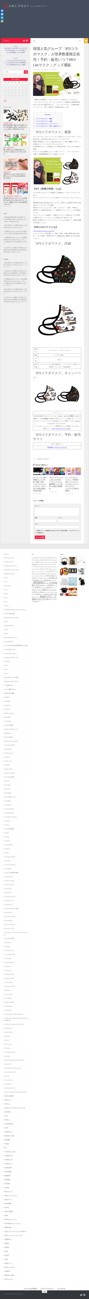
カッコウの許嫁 (9, 777)
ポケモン (7, 1036)
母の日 (7, 1207)
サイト (36, 524)
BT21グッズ (41, 557)
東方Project (8, 1199)
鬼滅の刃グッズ (48, 596)
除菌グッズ (8, 1263)
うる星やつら (9, 685)
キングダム (8, 793)
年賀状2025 (35, 590)
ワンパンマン (9, 1080)
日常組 (7, 1187)
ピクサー (7, 990)
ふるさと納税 (9, 725)
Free (6, 601)
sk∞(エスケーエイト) (11, 653)
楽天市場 (50, 447)
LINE (4, 196)
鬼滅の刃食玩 (36, 601)
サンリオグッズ (46, 562)
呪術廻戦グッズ (42, 582)
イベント (7, 757)
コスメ (7, 832)
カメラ (7, 781)
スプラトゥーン (9, 900)
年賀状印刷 (8, 1167)
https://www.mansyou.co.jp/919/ (43, 231)
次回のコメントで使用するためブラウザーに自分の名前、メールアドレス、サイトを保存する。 (57, 532)
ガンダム (7, 785)
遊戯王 (7, 1243)
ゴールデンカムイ (10, 856)
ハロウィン (8, 970)
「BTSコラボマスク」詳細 (43, 121)
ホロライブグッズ (46, 573)
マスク (7, 1040)
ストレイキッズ (9, 884)
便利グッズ (8, 1100)
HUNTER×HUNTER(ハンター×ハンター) (15, 609)
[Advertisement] (44, 25)
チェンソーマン (9, 928)
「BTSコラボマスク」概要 (43, 119)
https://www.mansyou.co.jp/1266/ (61, 428)
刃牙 (6, 1116)
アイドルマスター (10, 745)
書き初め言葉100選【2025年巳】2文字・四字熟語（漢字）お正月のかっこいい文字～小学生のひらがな (15, 127)
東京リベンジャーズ (11, 1195)
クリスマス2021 (9, 809)
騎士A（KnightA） (10, 1267)
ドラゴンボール (9, 962)
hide (48, 114)
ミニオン (7, 1056)
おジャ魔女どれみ (10, 689)
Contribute (8, 585)
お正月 (7, 697)
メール (60, 517)
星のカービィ (9, 1191)
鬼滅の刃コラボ (38, 599)
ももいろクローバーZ (11, 729)
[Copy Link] (2, 21)
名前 (36, 517)
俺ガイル (7, 1104)
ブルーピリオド (9, 1002)
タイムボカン (9, 920)
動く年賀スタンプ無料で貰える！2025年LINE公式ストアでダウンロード (15, 152)
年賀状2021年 (9, 1155)
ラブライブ (8, 1064)
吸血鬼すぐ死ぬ (9, 1135)
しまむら (7, 705)
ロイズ (7, 1076)
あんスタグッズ (46, 560)
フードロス (8, 998)
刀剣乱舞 (7, 1112)
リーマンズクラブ (10, 1072)
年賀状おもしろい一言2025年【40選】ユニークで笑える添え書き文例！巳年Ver (14, 176)
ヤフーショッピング (60, 447)
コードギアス (9, 844)
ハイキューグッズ (44, 569)
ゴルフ (7, 852)
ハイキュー (8, 966)
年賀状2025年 (10, 147)
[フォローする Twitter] (24, 41)
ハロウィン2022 (9, 978)
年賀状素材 (8, 1171)
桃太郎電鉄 (8, 1203)
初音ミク (7, 1120)
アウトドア (8, 749)
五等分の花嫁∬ (9, 1096)
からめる (7, 701)
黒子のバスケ (9, 1279)
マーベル (7, 1048)
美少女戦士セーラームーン (13, 1223)
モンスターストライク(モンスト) (14, 1060)
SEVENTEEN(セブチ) (10, 649)
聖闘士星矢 (8, 1227)
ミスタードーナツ (10, 1052)
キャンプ (7, 789)
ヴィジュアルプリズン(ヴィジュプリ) (16, 1092)
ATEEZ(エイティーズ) (11, 565)
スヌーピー (8, 892)
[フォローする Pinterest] (27, 41)
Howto (7, 605)
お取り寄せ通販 (9, 693)
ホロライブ (8, 1028)
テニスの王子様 (9, 938)
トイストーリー (9, 950)
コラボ (7, 836)
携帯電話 (7, 1179)
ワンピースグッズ (40, 576)
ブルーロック (9, 1006)
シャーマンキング (10, 864)
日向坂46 (7, 1183)
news (4, 147)
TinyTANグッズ (37, 560)
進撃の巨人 (8, 1239)
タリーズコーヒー (10, 924)
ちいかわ (7, 717)
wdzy (6, 673)
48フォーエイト (9, 557)
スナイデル (8, 888)
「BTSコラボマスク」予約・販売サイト (47, 126)
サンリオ (7, 860)
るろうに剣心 (9, 737)
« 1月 (4, 101)
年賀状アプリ (17, 196)
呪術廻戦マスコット (51, 587)
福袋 (6, 1215)
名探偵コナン (9, 1131)
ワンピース (8, 1084)
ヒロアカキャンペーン (42, 571)
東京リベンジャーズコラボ (48, 592)
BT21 (6, 577)
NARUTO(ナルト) (9, 625)
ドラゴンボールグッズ (47, 566)
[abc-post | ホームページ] (16, 6)
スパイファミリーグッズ (48, 564)
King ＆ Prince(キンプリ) (11, 617)
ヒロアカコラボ (37, 573)
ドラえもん (8, 958)
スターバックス (9, 880)
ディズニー (8, 942)
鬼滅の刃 (7, 1271)
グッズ (7, 824)
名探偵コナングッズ (44, 578)
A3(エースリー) (9, 561)
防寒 (6, 1259)
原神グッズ (36, 578)
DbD (6, 589)
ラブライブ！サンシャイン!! (13, 1068)
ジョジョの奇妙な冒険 (11, 872)
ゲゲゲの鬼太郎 (9, 828)
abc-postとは (61, 1288)
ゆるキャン (8, 733)
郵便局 (7, 1247)
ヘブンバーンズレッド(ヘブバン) (14, 1024)
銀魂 (6, 1251)
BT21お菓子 (34, 557)
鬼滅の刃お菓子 (49, 594)
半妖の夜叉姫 (9, 1124)
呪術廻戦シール (43, 585)
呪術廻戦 (7, 1139)
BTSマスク (46, 458)
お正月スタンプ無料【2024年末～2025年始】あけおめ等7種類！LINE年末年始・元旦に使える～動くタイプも (15, 250)
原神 (6, 1128)
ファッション (9, 994)
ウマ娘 (7, 765)
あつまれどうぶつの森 (11, 677)
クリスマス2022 (9, 813)
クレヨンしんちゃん (11, 817)
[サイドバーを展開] (86, 40)
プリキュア (8, 1010)
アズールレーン (9, 753)
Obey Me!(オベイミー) (11, 637)
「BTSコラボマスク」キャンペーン (46, 124)
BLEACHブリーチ (10, 573)
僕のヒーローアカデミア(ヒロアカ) (15, 1108)
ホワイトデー (9, 1032)
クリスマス (8, 805)
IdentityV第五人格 (10, 613)
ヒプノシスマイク (10, 986)
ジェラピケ (8, 868)
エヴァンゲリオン (10, 773)
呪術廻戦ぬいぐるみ (38, 580)
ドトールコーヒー (10, 954)
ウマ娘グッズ (38, 562)
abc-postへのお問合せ (30, 1288)
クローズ (7, 821)
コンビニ (7, 840)
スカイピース (9, 876)
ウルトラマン (9, 769)
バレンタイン (9, 982)
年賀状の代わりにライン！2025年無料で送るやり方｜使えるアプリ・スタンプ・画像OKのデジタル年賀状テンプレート (15, 201)
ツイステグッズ (37, 566)
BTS (34, 41)
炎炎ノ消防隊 (9, 1211)
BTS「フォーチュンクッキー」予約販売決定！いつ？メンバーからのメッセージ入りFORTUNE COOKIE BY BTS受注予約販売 (72, 484)
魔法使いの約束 (9, 1275)
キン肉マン (8, 801)
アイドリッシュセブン (11, 741)
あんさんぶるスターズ (11, 681)
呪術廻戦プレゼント (40, 587)
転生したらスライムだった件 (13, 1235)
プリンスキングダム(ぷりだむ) (14, 1014)
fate (6, 597)
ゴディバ (7, 848)
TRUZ (6, 665)
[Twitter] (2, 14)
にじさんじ (8, 721)
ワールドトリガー (10, 1088)
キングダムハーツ (10, 797)
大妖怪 (7, 1143)
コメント (37, 506)
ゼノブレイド (9, 912)
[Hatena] (2, 17)
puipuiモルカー (9, 641)
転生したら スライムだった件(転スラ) (16, 1231)
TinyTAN (7, 661)
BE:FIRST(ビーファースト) (12, 569)
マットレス (8, 1044)
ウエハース (8, 761)
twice (6, 669)
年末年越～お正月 (8, 123)
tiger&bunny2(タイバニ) (11, 657)
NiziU (6, 633)
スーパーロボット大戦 (11, 908)
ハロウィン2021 (9, 974)
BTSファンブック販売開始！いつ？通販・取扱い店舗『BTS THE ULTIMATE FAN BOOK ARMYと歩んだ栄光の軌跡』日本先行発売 (39, 484)
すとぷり (7, 709)
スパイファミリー (10, 896)
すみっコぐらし (9, 713)
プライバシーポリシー (47, 1288)
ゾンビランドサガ (10, 916)
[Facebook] (2, 10)
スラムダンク (9, 904)
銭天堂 (7, 1255)
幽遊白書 (7, 1175)
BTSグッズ (39, 458)
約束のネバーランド (11, 1219)
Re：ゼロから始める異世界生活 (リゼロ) (16, 645)
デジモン (7, 946)
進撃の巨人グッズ (40, 594)
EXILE (6, 593)
